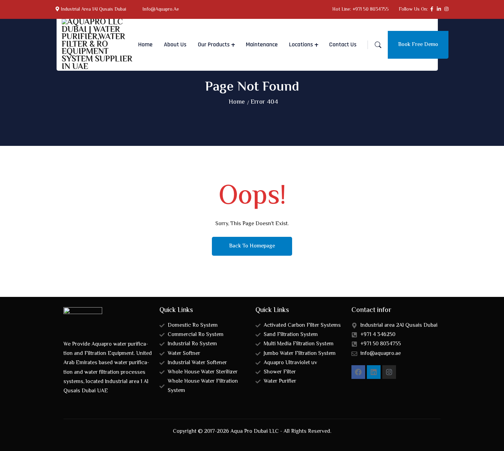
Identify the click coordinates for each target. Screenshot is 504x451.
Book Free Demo (418, 45)
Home (145, 44)
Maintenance (262, 44)
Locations (301, 44)
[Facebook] (358, 372)
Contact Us (343, 44)
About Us (175, 44)
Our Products (214, 44)
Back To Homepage (252, 246)
